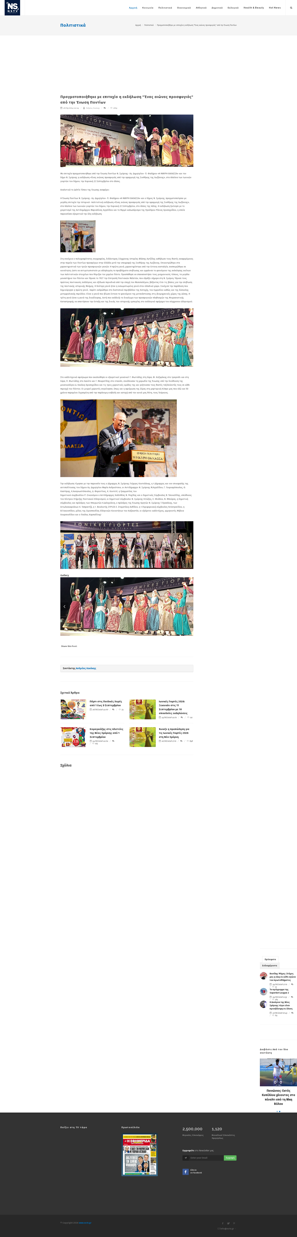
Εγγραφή (230, 1188)
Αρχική (138, 25)
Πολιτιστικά (73, 25)
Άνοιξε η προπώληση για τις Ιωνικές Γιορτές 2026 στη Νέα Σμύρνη (174, 763)
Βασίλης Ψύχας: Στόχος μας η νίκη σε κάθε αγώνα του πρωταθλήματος (283, 1007)
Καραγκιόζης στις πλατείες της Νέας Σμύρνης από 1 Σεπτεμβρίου (106, 763)
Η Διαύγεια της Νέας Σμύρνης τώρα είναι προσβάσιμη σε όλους (281, 1035)
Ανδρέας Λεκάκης (93, 108)
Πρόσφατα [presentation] (270, 989)
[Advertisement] (148, 58)
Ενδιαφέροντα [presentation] (269, 995)
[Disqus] (126, 844)
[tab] (270, 989)
